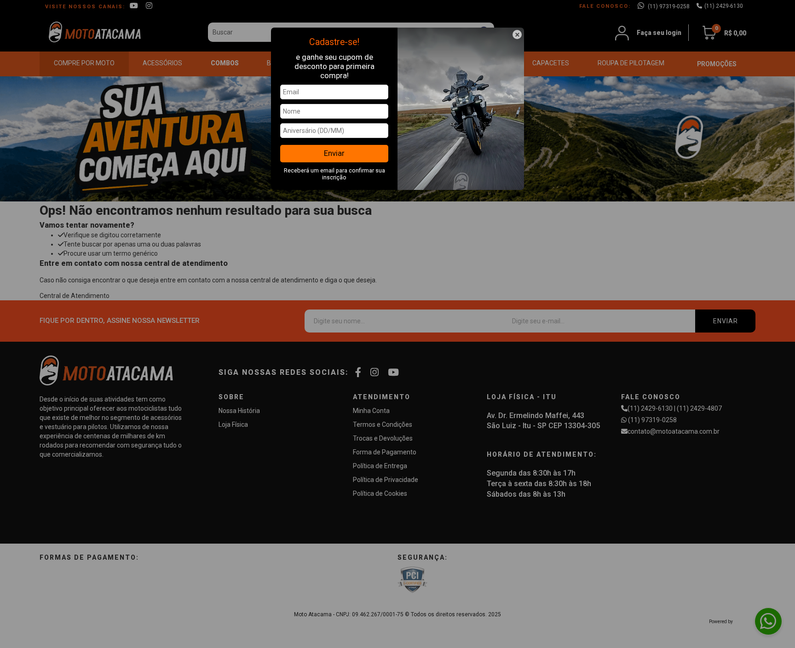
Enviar (334, 153)
